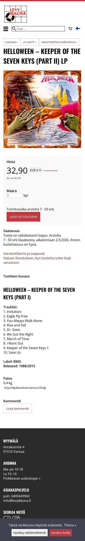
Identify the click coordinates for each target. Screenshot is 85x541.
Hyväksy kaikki (60, 533)
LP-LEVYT (29, 42)
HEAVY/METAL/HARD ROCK (59, 42)
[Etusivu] (15, 22)
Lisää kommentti (17, 409)
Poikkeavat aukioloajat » (21, 478)
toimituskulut (51, 170)
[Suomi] (79, 29)
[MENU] (5, 28)
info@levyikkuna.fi (17, 500)
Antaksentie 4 (13, 447)
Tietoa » (70, 525)
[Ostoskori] (70, 29)
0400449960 (20, 496)
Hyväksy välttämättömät (29, 533)
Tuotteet (11, 42)
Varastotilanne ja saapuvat (24, 253)
